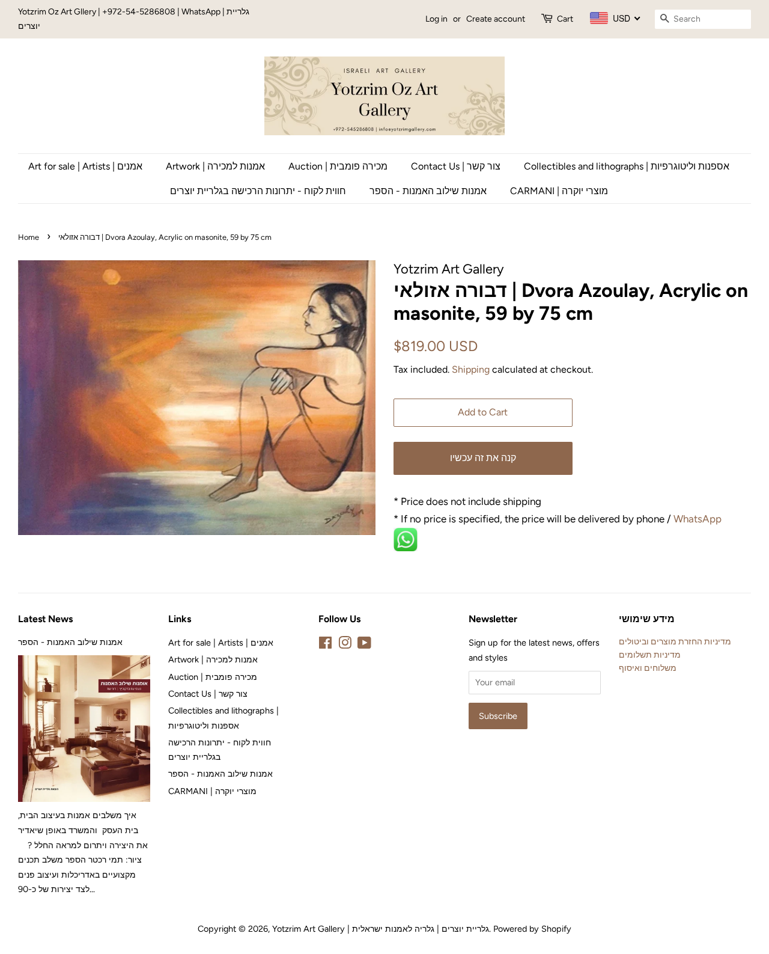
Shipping (471, 369)
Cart (565, 19)
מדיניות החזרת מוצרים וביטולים (675, 641)
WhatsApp (698, 519)
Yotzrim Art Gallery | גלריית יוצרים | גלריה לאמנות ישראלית (380, 928)
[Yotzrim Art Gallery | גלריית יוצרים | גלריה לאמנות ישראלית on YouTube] (364, 645)
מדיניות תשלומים (650, 654)
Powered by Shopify (532, 928)
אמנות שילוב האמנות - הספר (428, 191)
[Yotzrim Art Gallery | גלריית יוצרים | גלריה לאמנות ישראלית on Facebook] (325, 645)
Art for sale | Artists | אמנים (85, 166)
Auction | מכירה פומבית (338, 166)
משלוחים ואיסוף (647, 668)
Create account (495, 19)
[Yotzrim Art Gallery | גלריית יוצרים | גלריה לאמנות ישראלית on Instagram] (344, 645)
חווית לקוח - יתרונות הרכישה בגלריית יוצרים (258, 191)
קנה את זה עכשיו (483, 457)
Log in (436, 19)
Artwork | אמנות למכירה (215, 166)
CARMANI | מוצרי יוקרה (559, 191)
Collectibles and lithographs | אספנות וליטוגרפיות (626, 166)
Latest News (45, 619)
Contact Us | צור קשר (455, 166)
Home (28, 237)
